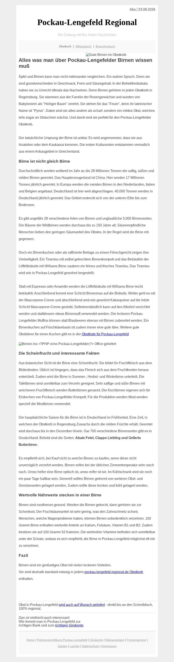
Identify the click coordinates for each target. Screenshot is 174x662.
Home (31, 640)
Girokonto (96, 640)
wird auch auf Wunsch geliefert (82, 605)
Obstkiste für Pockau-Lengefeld (105, 334)
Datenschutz (90, 646)
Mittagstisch (83, 46)
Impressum (108, 646)
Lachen (75, 646)
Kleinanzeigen (114, 640)
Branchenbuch (105, 46)
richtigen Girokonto (69, 625)
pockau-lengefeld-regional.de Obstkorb (113, 572)
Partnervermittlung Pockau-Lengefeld (62, 640)
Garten (62, 646)
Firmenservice (136, 640)
